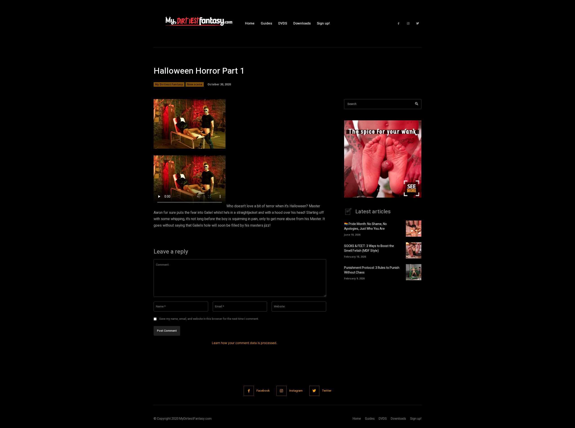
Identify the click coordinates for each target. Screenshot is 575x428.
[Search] (416, 104)
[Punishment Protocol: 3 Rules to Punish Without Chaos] (413, 272)
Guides (370, 418)
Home (357, 418)
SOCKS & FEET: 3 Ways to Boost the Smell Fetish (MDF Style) (369, 248)
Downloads (398, 418)
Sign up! (415, 418)
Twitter (326, 390)
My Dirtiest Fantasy (169, 84)
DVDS (383, 418)
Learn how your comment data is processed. (244, 343)
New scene (194, 84)
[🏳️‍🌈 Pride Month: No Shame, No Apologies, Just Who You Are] (413, 229)
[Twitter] (417, 23)
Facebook (263, 390)
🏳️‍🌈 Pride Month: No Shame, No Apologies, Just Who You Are (365, 226)
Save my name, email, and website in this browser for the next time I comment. (209, 319)
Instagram (296, 390)
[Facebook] (398, 23)
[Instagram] (408, 23)
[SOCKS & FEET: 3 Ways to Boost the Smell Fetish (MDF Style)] (413, 250)
